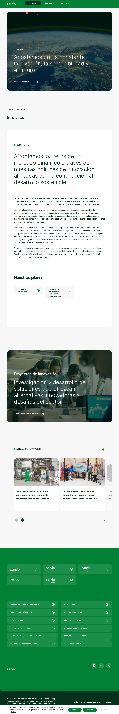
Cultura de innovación (22, 290)
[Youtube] (101, 665)
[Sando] (15, 3)
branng (109, 702)
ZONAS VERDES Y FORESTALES (75, 628)
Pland (86, 702)
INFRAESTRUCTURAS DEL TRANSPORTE (24, 604)
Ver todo (94, 449)
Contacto (65, 3)
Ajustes (104, 710)
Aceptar (75, 710)
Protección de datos (16, 701)
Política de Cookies (46, 699)
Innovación (31, 3)
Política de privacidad (27, 699)
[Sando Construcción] (59, 569)
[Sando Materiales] (59, 580)
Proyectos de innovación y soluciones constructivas (54, 292)
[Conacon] (95, 569)
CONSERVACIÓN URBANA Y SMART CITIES (25, 636)
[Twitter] (108, 665)
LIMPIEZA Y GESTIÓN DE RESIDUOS (23, 612)
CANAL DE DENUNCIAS (72, 644)
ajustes (13, 712)
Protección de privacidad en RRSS (39, 701)
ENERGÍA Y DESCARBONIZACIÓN (76, 636)
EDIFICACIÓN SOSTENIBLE (20, 628)
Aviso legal (12, 699)
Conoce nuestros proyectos (26, 413)
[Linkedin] (94, 665)
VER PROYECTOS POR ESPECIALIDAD (23, 644)
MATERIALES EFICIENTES (73, 620)
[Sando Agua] (24, 580)
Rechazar (89, 710)
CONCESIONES (69, 604)
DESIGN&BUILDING (17, 620)
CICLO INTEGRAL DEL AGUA (74, 612)
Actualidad (48, 3)
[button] (22, 520)
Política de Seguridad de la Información (24, 703)
